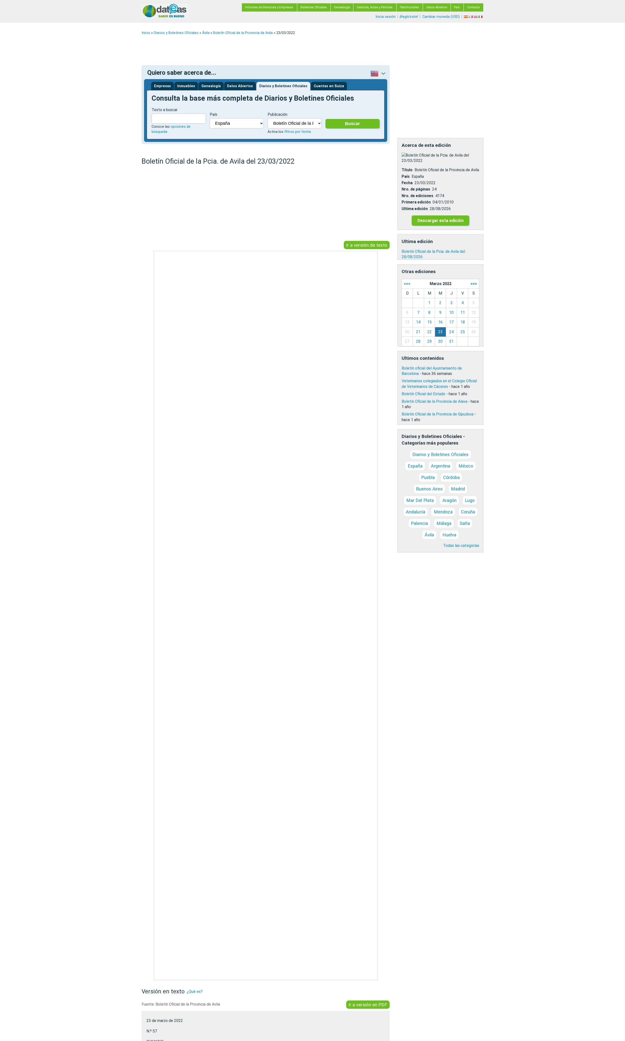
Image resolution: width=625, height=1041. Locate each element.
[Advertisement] (288, 50)
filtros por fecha (297, 132)
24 (451, 331)
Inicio (146, 33)
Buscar (352, 123)
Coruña (468, 511)
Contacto (473, 7)
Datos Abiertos (436, 7)
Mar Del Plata (420, 500)
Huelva (449, 534)
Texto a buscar (164, 109)
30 (440, 341)
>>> (473, 283)
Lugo (470, 500)
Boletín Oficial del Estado (423, 394)
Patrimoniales (409, 7)
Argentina (440, 465)
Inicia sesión (385, 17)
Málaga (444, 523)
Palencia (419, 523)
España (415, 465)
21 (418, 331)
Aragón (449, 500)
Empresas (162, 86)
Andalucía (415, 511)
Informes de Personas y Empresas (269, 7)
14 (418, 322)
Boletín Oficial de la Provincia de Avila (243, 33)
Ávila (205, 33)
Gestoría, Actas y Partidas (375, 7)
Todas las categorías (461, 545)
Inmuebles (186, 86)
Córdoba (451, 477)
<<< (407, 283)
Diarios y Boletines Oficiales (176, 33)
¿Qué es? (195, 991)
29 (429, 341)
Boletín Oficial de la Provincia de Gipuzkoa (437, 414)
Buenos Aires (429, 488)
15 (429, 322)
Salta (465, 523)
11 (462, 312)
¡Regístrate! (409, 17)
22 (429, 331)
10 (451, 312)
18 (462, 322)
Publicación (277, 114)
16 (440, 322)
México (465, 465)
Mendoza (443, 511)
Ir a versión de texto (366, 245)
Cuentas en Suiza (329, 86)
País (457, 7)
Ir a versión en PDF (367, 1005)
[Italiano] (481, 17)
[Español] (466, 17)
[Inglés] (476, 17)
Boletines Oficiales (314, 7)
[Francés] (471, 17)
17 (451, 322)
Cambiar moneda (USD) (441, 17)
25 (462, 331)
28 (418, 341)
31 (451, 341)
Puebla (428, 477)
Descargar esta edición (440, 220)
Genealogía (342, 7)
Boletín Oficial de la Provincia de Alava (434, 401)
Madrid (458, 488)
